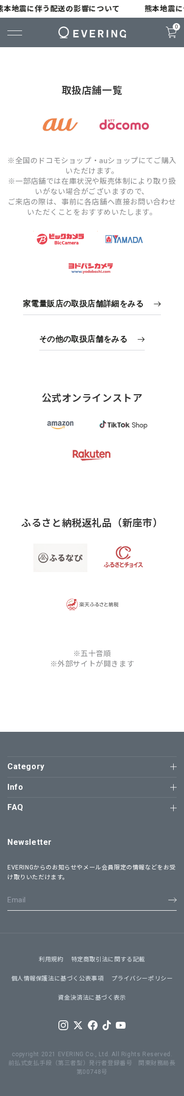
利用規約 (51, 959)
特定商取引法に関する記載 (108, 959)
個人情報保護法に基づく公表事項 (57, 978)
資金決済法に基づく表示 (92, 997)
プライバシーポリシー (142, 978)
